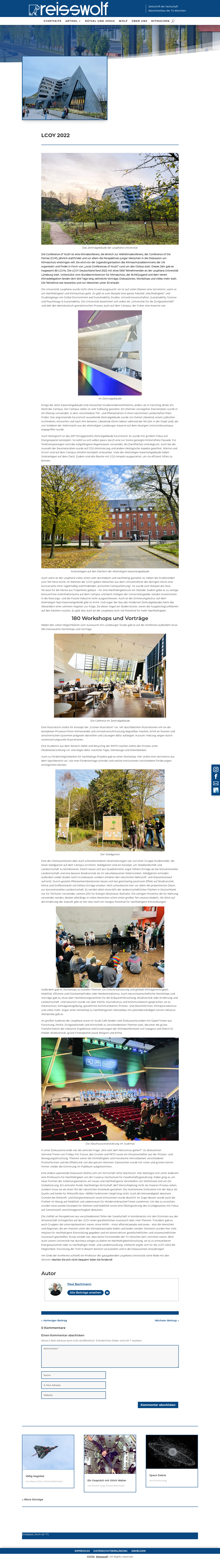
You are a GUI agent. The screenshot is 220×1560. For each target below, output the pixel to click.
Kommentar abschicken (158, 1405)
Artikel (71, 21)
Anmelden (138, 1550)
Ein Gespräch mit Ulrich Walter (106, 1480)
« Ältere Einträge (32, 1499)
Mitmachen (160, 21)
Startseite (53, 21)
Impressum (82, 1550)
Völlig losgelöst (35, 1476)
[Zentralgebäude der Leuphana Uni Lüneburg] (64, 88)
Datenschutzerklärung (111, 1550)
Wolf (123, 21)
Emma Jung (98, 1485)
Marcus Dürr (36, 1481)
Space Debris (157, 1475)
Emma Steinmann (53, 1481)
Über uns (139, 21)
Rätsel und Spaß (100, 21)
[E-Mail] (107, 1292)
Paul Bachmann (79, 1284)
